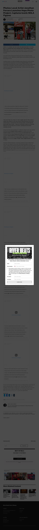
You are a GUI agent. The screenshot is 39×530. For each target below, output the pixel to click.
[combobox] (15, 266)
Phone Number (10, 266)
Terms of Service (22, 273)
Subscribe (19, 282)
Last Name (9, 279)
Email (8, 263)
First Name (9, 276)
